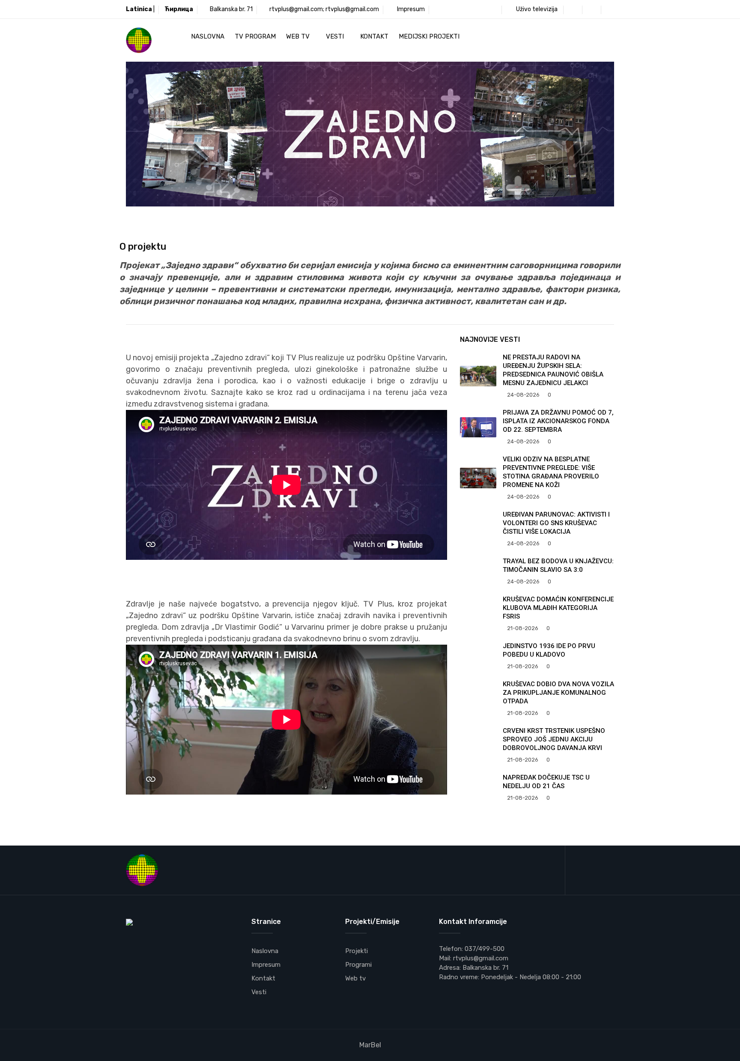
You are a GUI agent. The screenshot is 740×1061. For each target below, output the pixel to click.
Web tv (298, 36)
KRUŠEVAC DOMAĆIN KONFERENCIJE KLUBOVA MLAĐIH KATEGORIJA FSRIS (558, 607)
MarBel (370, 1045)
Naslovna (207, 36)
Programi (358, 964)
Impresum (410, 9)
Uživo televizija (536, 9)
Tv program (255, 36)
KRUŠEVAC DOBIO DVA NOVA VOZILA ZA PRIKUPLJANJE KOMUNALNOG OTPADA (558, 692)
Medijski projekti (430, 36)
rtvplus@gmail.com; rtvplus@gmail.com (324, 9)
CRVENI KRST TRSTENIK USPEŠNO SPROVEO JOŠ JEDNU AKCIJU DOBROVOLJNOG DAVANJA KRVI (554, 739)
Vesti (336, 36)
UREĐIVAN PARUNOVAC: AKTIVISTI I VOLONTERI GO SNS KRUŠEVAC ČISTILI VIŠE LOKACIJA (556, 523)
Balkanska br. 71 (231, 9)
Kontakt (374, 36)
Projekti (356, 951)
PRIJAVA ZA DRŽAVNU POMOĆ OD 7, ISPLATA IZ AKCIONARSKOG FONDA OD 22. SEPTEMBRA (558, 421)
